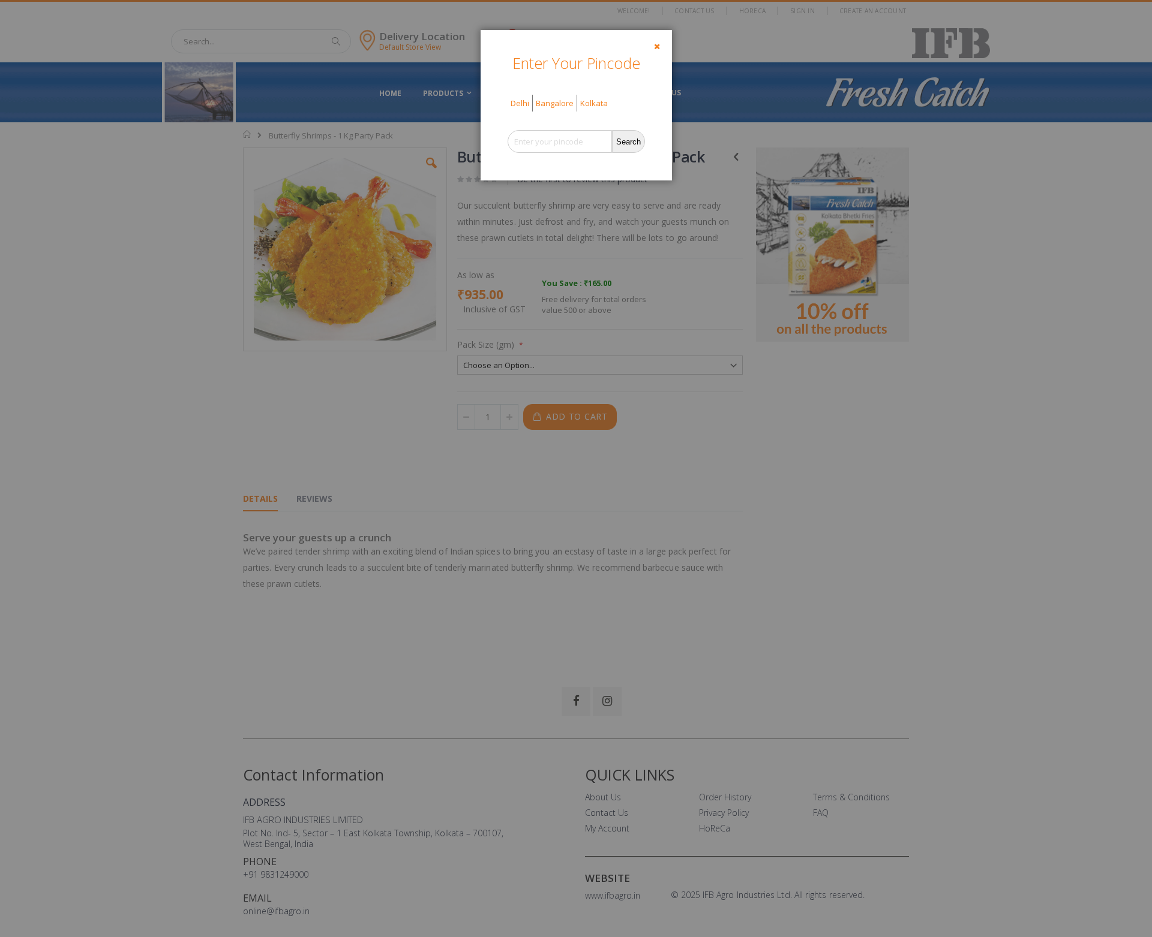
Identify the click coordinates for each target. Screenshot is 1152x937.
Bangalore (555, 103)
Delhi (520, 103)
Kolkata (594, 103)
